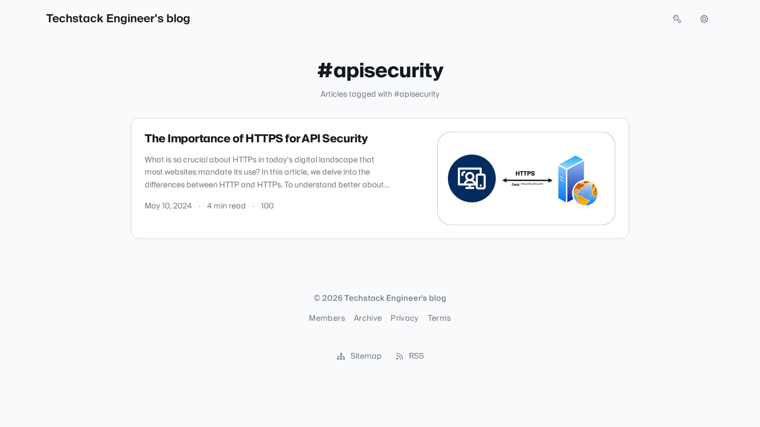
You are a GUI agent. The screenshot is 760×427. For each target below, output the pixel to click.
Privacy (404, 318)
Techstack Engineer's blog (118, 18)
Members (326, 318)
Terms (439, 318)
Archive (368, 318)
